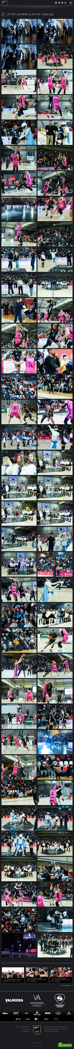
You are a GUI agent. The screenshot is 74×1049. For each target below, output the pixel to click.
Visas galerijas (65, 985)
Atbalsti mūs (67, 1045)
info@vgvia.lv (25, 1031)
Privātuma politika (37, 1043)
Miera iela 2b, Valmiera (23, 1027)
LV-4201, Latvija (25, 1029)
